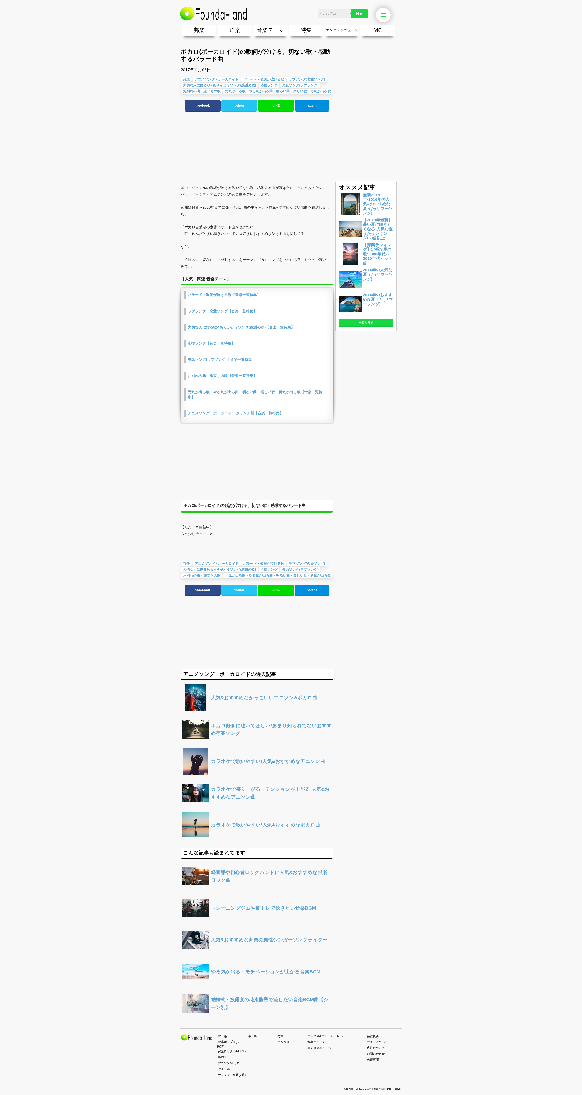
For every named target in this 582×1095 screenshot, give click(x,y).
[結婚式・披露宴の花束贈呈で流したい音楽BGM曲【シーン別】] (257, 1016)
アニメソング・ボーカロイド (216, 79)
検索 (359, 13)
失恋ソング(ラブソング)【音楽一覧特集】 (222, 359)
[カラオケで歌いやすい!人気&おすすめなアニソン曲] (257, 774)
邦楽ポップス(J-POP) (228, 1044)
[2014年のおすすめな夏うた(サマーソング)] (350, 314)
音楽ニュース (316, 1042)
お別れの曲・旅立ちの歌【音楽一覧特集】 (222, 376)
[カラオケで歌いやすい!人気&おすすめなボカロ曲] (257, 837)
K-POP (222, 1057)
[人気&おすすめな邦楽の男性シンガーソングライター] (257, 952)
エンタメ (283, 1042)
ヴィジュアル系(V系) (232, 1075)
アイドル (224, 1069)
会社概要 (373, 1036)
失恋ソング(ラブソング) (300, 85)
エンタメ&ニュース (320, 1036)
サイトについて (377, 1042)
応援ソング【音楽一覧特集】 (211, 343)
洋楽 (234, 30)
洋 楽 (252, 1036)
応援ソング (269, 85)
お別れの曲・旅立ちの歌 (202, 91)
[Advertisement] (257, 148)
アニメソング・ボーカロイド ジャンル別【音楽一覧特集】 (235, 413)
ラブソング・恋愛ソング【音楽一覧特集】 (222, 311)
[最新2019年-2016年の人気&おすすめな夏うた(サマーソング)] (350, 214)
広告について (376, 1048)
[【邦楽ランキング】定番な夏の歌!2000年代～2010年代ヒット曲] (350, 264)
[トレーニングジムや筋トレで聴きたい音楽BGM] (257, 920)
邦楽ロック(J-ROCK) (232, 1051)
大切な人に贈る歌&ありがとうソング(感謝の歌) (219, 85)
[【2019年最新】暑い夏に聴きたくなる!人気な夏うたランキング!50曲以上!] (350, 239)
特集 (306, 30)
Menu (390, 15)
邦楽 (199, 30)
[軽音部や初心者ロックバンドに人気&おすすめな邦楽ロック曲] (257, 889)
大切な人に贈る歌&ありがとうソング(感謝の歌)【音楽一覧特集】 (241, 327)
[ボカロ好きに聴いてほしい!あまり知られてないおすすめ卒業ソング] (257, 742)
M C (340, 1036)
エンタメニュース (319, 1048)
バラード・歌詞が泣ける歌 (263, 79)
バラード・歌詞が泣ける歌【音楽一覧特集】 (224, 295)
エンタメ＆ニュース (342, 30)
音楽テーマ (270, 30)
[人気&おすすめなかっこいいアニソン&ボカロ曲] (257, 710)
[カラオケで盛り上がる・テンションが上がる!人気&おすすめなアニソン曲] (257, 805)
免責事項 (373, 1059)
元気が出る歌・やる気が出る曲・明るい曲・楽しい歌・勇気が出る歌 (278, 91)
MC (378, 30)
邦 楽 (222, 1036)
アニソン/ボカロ (229, 1063)
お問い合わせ (376, 1053)
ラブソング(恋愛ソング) (307, 79)
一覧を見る (366, 322)
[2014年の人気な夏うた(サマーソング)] (350, 289)
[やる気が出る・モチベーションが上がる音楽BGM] (257, 984)
